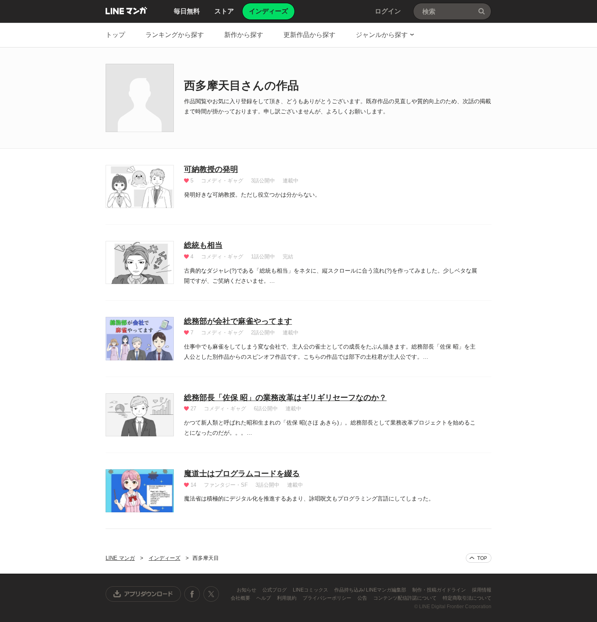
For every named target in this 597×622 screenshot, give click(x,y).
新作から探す (243, 34)
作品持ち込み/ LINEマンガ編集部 (370, 590)
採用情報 (481, 590)
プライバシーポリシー (328, 598)
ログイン (388, 11)
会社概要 (241, 598)
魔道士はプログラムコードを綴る (242, 473)
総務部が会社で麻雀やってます (238, 321)
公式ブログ (275, 590)
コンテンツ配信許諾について (405, 598)
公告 (362, 598)
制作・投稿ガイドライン (439, 590)
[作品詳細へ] (140, 186)
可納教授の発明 (211, 169)
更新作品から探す (309, 34)
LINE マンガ (126, 11)
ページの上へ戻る (478, 558)
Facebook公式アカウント (192, 594)
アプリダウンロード (143, 594)
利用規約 (287, 598)
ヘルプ (264, 598)
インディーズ (164, 558)
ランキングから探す (174, 34)
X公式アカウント (211, 594)
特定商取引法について (467, 598)
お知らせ (247, 590)
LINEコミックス (311, 590)
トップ (115, 34)
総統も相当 (203, 245)
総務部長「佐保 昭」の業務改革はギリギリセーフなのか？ (285, 397)
